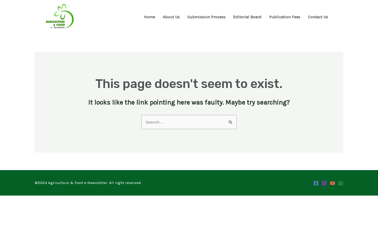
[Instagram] (324, 183)
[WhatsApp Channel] (340, 183)
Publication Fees (284, 16)
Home (149, 16)
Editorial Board (247, 16)
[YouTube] (332, 183)
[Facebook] (316, 183)
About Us (171, 16)
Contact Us (318, 16)
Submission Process (206, 16)
